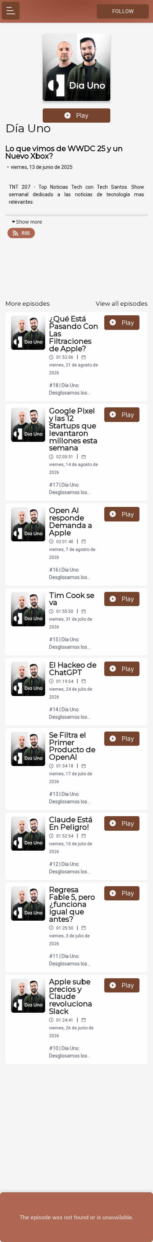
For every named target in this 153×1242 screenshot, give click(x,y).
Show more (29, 222)
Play (82, 115)
